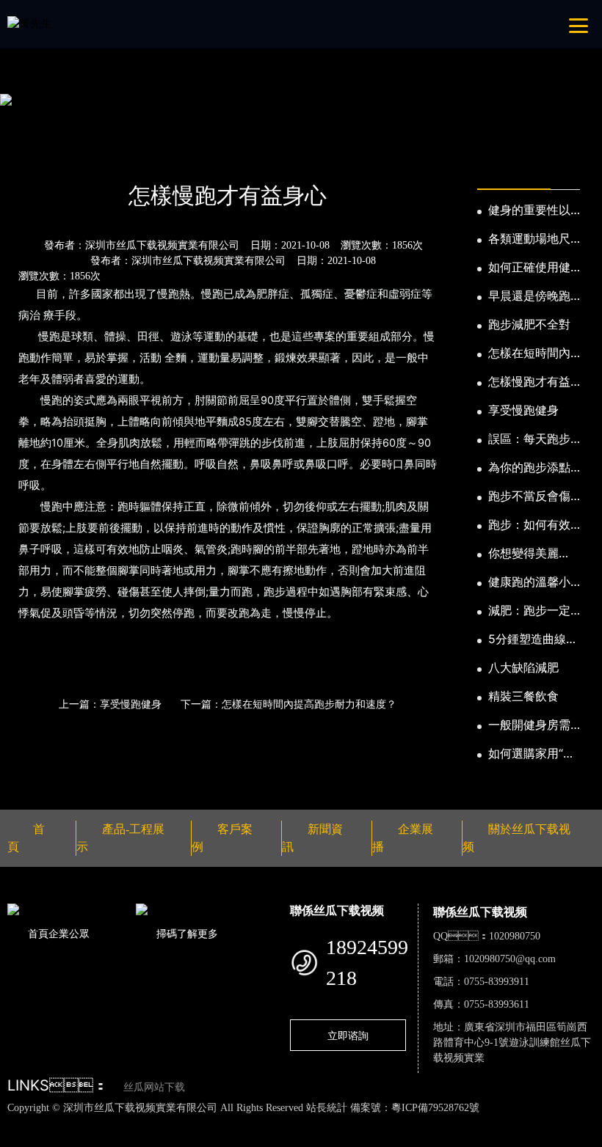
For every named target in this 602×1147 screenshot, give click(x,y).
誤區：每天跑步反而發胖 (529, 439)
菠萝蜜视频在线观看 (526, 1122)
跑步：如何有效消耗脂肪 (529, 525)
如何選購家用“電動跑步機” (531, 754)
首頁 (33, 156)
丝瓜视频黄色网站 (179, 1122)
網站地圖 (22, 1122)
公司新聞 (145, 156)
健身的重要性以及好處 (529, 210)
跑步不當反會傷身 (529, 496)
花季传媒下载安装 (430, 1122)
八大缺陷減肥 (523, 667)
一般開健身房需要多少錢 (529, 725)
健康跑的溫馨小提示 (529, 582)
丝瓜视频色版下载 (88, 1122)
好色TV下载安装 (145, 1138)
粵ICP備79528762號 (435, 1107)
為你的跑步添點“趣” (529, 468)
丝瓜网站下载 (154, 1087)
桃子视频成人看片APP (242, 1138)
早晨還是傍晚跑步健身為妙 (529, 296)
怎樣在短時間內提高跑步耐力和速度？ (529, 353)
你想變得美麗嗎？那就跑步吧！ (523, 554)
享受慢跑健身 (523, 410)
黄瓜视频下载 (259, 1122)
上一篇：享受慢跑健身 (110, 703)
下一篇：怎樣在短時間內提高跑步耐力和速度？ (288, 703)
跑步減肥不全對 (529, 324)
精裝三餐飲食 (523, 696)
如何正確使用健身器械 (529, 268)
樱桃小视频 (74, 1138)
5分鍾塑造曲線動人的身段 (533, 639)
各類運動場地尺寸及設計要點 (529, 239)
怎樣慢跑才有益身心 (529, 382)
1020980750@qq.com (510, 958)
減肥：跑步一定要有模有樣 (529, 611)
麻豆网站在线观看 (339, 1122)
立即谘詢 (348, 1035)
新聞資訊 (84, 156)
